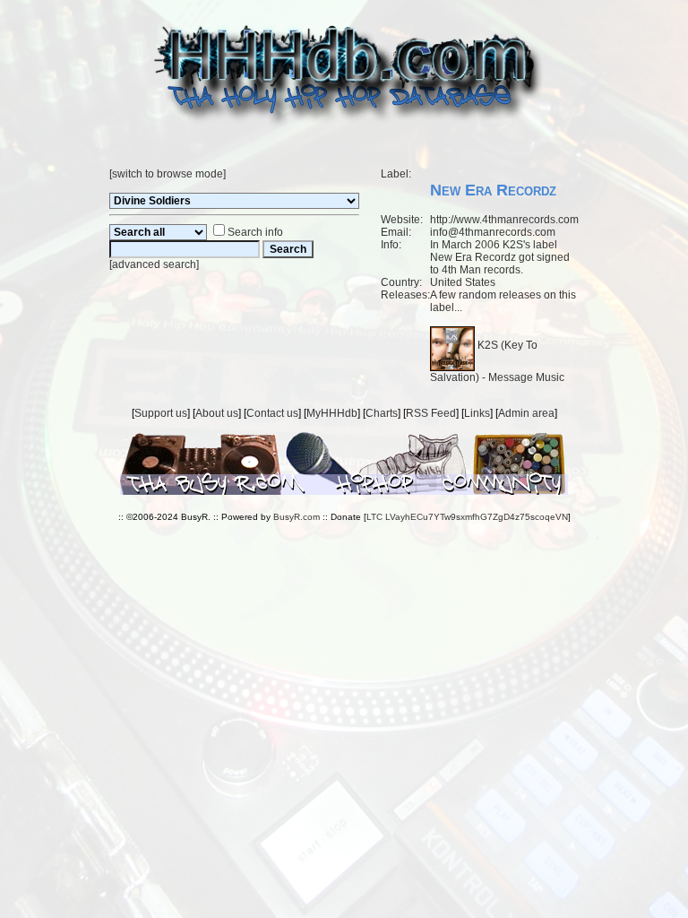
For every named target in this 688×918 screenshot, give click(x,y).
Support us (160, 413)
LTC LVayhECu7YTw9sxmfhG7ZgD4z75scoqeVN (467, 517)
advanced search (154, 264)
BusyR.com (296, 517)
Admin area (526, 413)
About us (216, 413)
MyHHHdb (331, 413)
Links (477, 413)
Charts (382, 413)
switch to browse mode (167, 174)
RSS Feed (431, 413)
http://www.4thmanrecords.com (504, 219)
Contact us (272, 413)
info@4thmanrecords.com (492, 232)
